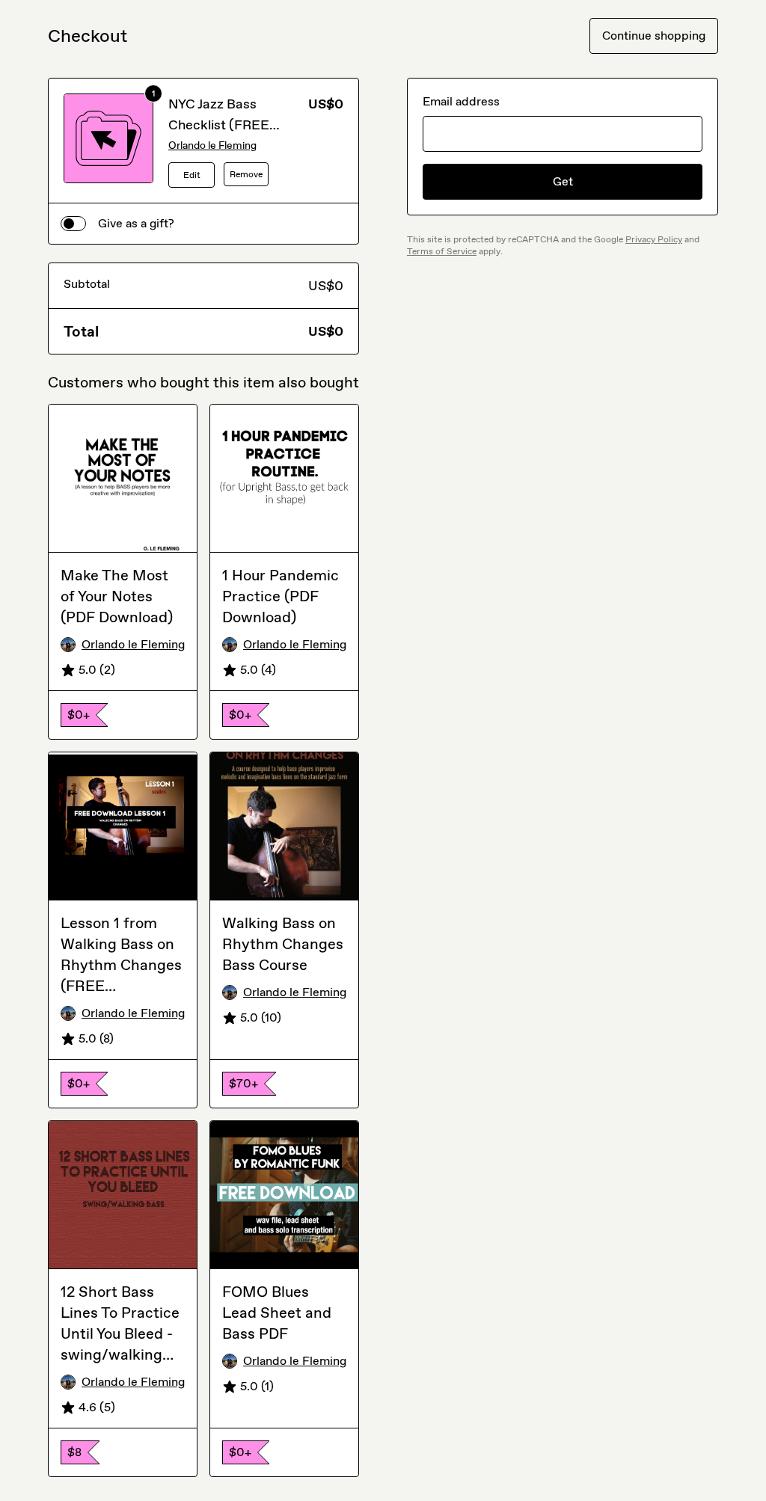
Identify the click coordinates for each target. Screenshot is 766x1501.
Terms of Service (442, 251)
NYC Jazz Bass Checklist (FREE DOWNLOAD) (218, 125)
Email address (461, 101)
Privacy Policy (653, 239)
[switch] (73, 223)
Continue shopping (653, 35)
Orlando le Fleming (212, 145)
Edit (191, 175)
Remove (246, 174)
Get (563, 181)
